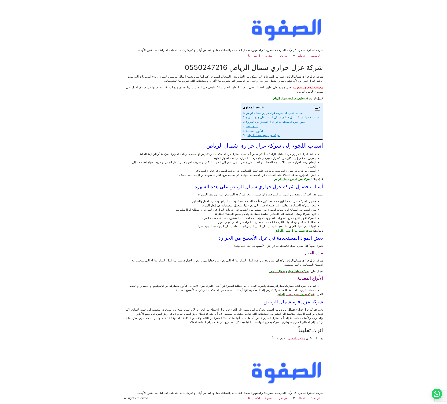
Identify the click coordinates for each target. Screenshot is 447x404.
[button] (437, 394)
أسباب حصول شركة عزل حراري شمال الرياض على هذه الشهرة (282, 117)
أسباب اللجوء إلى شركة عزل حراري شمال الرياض (274, 113)
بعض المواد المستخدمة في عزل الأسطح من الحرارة (275, 121)
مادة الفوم (252, 126)
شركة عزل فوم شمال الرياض (263, 135)
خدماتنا (302, 55)
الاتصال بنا (254, 55)
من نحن (283, 55)
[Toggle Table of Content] (315, 108)
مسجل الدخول (296, 338)
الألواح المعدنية (254, 131)
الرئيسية (315, 55)
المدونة (269, 55)
